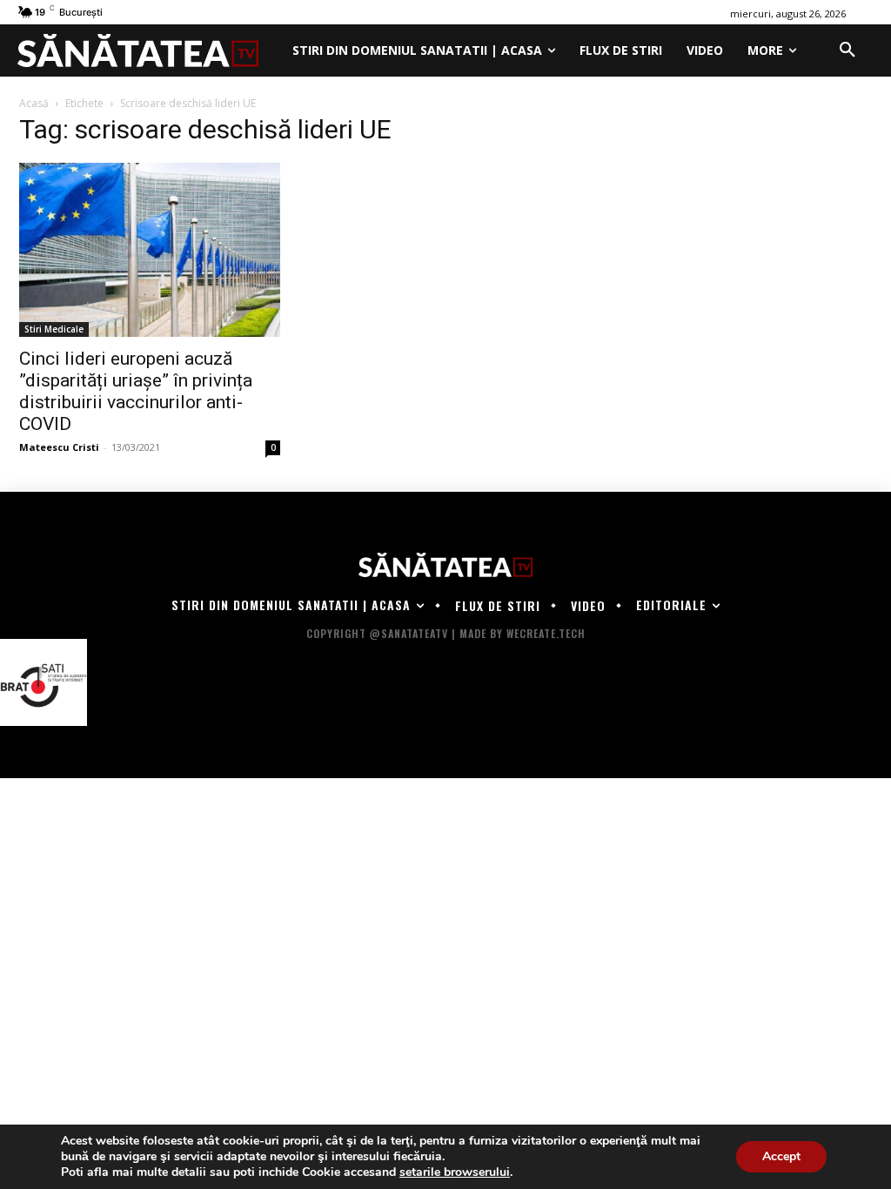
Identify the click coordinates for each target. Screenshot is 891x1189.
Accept (781, 1156)
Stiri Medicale (54, 329)
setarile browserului (454, 1172)
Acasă (34, 103)
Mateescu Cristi (59, 446)
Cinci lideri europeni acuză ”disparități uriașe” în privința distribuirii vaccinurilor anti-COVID (135, 391)
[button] (847, 50)
